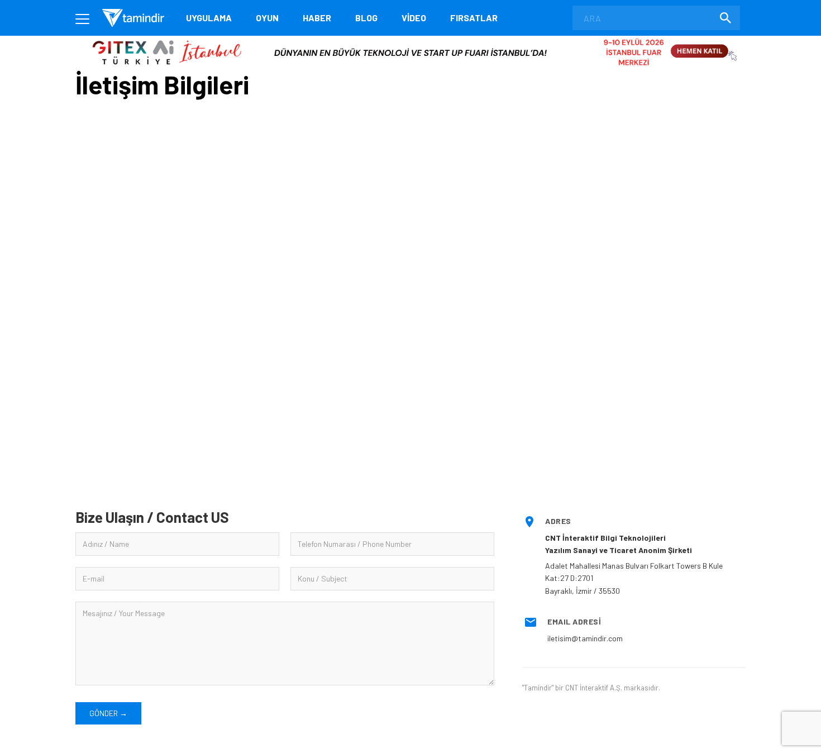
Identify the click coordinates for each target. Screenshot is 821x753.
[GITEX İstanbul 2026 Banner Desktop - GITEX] (410, 40)
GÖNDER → (108, 713)
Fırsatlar (474, 17)
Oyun (267, 17)
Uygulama (209, 17)
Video (414, 17)
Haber (317, 17)
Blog (366, 17)
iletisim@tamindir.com (585, 638)
